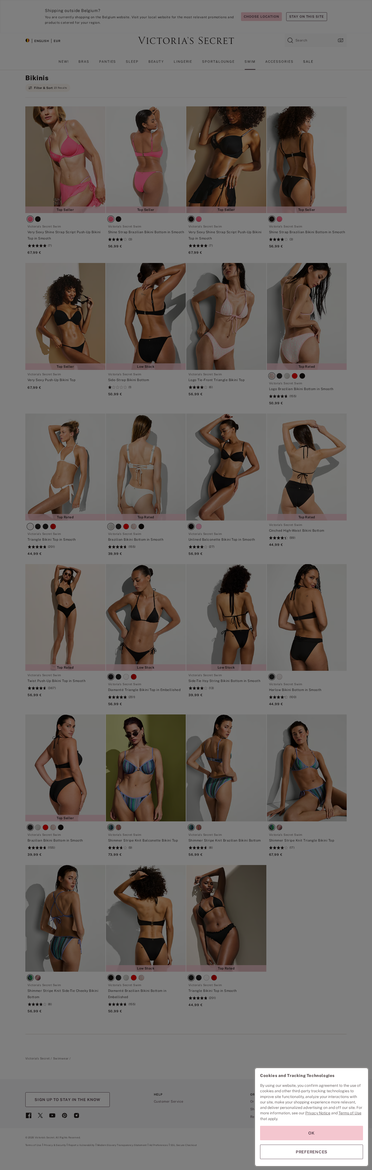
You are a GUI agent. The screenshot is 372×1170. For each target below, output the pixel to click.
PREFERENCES (311, 1152)
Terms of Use (350, 1113)
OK (311, 1133)
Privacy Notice (317, 1113)
